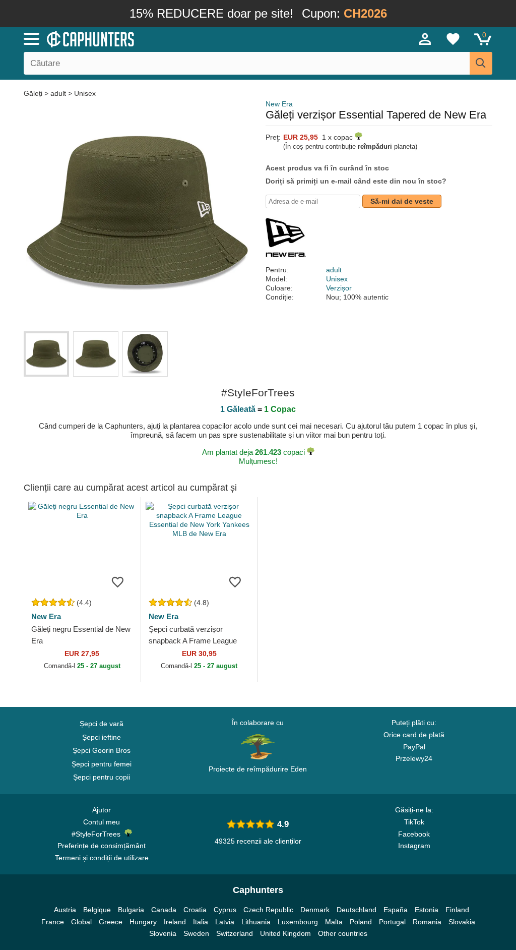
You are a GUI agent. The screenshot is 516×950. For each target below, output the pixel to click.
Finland (457, 910)
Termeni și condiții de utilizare (102, 858)
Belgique (97, 910)
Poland (361, 922)
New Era (279, 104)
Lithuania (256, 922)
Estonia (426, 910)
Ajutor (101, 810)
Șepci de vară (101, 724)
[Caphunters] (157, 38)
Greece (110, 922)
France (52, 922)
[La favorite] (118, 581)
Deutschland (356, 910)
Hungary (143, 922)
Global (81, 922)
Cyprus (225, 910)
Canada (163, 910)
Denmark (315, 910)
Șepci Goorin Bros (102, 750)
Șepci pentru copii (101, 777)
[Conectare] (425, 39)
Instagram (414, 846)
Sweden (196, 933)
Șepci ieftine (101, 737)
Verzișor (339, 288)
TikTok (414, 822)
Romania (427, 922)
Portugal (392, 922)
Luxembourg (298, 922)
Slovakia (461, 922)
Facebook (414, 834)
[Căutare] (481, 63)
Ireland (175, 922)
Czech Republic (268, 910)
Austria (65, 910)
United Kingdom (285, 933)
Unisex (85, 93)
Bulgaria (131, 910)
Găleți (34, 93)
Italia (200, 922)
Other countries (342, 933)
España (395, 910)
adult (58, 93)
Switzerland (234, 933)
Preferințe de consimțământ (101, 846)
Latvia (224, 922)
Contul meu (101, 822)
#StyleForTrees (98, 834)
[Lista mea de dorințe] (453, 39)
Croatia (195, 910)
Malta (334, 922)
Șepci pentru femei (102, 764)
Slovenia (162, 933)
